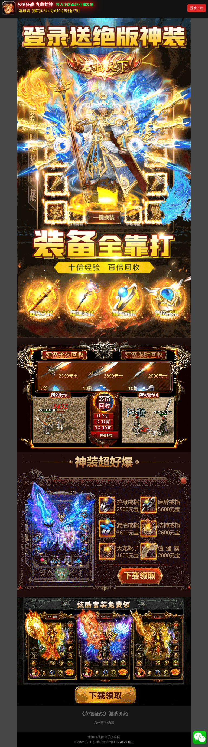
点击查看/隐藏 (104, 723)
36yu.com (127, 742)
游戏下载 (196, 8)
